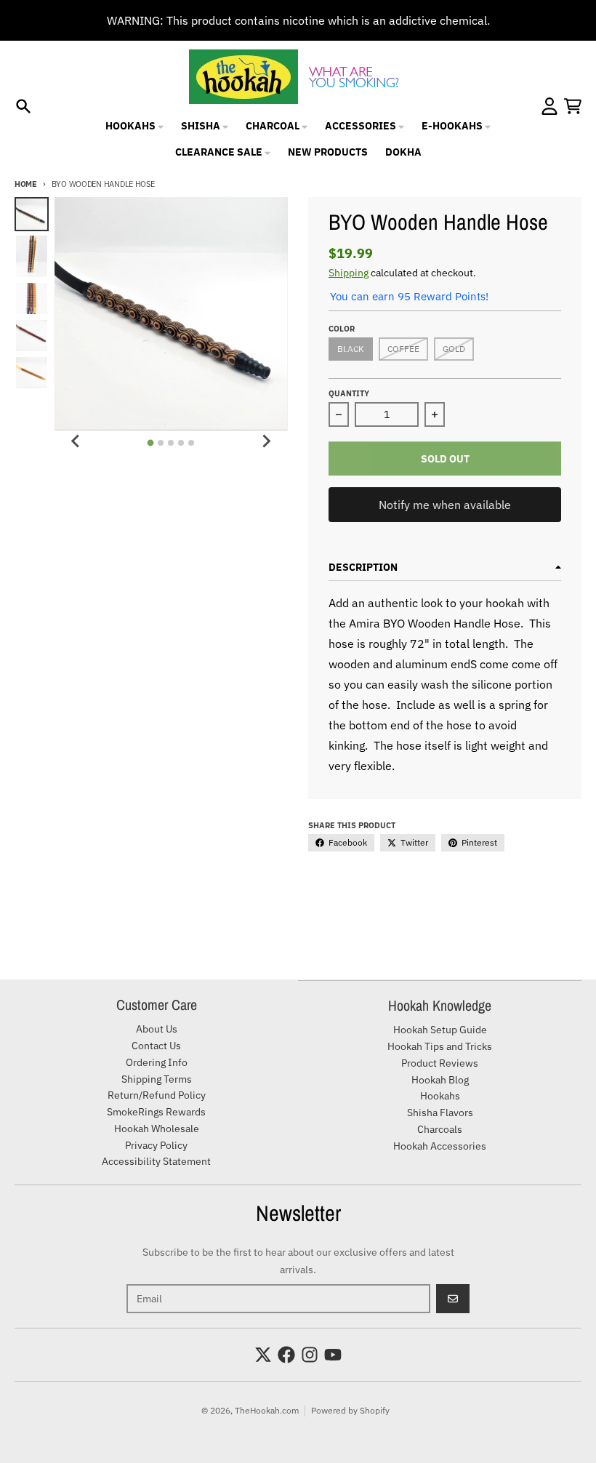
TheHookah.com (267, 1410)
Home (26, 184)
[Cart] (572, 106)
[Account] (549, 106)
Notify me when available (445, 504)
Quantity (349, 393)
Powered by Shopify (350, 1410)
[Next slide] (266, 440)
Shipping (349, 272)
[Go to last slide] (76, 440)
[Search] (23, 106)
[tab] (151, 443)
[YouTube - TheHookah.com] (333, 1354)
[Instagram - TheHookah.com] (309, 1354)
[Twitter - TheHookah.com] (263, 1354)
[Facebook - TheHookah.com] (286, 1354)
